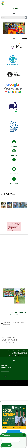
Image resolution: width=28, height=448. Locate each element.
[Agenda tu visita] (14, 142)
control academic (14, 164)
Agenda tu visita (14, 146)
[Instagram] (15, 355)
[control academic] (14, 159)
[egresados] (14, 150)
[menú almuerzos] (14, 169)
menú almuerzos (14, 173)
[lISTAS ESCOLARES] (14, 179)
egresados (14, 155)
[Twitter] (12, 355)
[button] (14, 13)
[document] (14, 424)
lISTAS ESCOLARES (14, 183)
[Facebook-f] (9, 355)
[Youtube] (18, 355)
